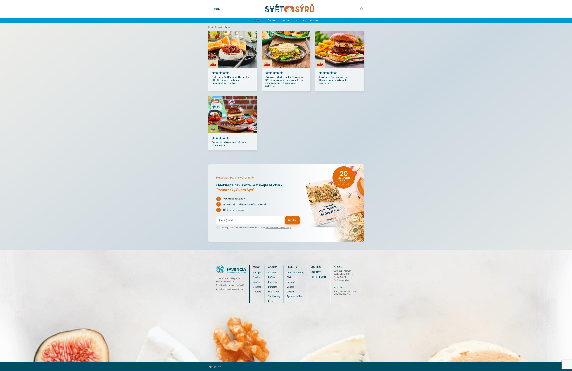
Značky (285, 20)
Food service (319, 277)
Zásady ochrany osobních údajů (230, 285)
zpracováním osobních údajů (278, 228)
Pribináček (273, 291)
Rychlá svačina (294, 296)
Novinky (314, 20)
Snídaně (291, 282)
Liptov (271, 301)
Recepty (257, 20)
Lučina (271, 277)
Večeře (290, 286)
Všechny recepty (295, 272)
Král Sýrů (273, 282)
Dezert (290, 291)
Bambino (272, 286)
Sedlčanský (274, 296)
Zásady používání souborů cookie (230, 289)
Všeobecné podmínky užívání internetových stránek (228, 279)
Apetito (272, 272)
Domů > (211, 27)
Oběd (289, 277)
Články (271, 20)
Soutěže (300, 20)
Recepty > (219, 27)
